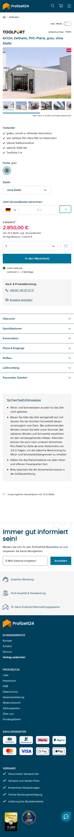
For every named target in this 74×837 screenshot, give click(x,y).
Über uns (8, 714)
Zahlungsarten (11, 708)
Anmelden (61, 561)
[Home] (5, 17)
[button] (61, 5)
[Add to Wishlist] (66, 246)
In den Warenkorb (37, 258)
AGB (5, 686)
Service (7, 652)
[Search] (53, 6)
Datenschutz (10, 692)
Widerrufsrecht (11, 703)
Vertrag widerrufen (14, 657)
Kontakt (7, 641)
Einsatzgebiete (12, 719)
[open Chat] (66, 817)
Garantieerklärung (13, 697)
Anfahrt (7, 646)
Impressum (9, 681)
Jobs (5, 675)
